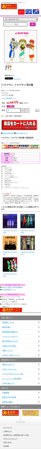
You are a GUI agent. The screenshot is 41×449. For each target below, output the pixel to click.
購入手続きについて (10, 341)
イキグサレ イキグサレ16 (10, 275)
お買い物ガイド (8, 383)
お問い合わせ (7, 442)
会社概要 (6, 446)
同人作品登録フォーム (8, 289)
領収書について (8, 322)
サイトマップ (7, 427)
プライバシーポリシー (10, 438)
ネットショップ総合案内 (11, 379)
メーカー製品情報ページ (8, 98)
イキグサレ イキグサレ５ (10, 253)
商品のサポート (8, 364)
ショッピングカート (10, 336)
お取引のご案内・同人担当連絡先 (12, 287)
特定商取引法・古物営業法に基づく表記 (16, 435)
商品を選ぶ (6, 327)
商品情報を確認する (10, 332)
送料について (7, 350)
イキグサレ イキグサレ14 (10, 231)
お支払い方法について (11, 355)
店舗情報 (5, 393)
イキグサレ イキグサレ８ (27, 253)
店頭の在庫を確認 (8, 133)
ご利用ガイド (7, 431)
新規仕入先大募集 (9, 397)
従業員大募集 (7, 402)
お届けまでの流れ (9, 346)
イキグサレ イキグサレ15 (27, 231)
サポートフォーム (9, 369)
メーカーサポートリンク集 (12, 374)
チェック (17, 79)
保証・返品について (22, 133)
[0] (36, 13)
